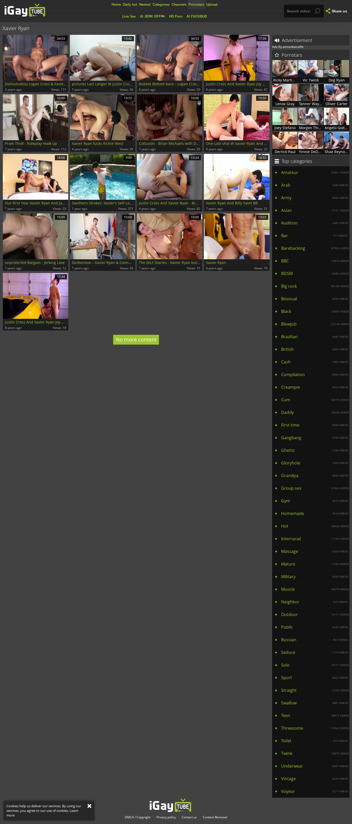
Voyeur (314, 791)
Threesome (315, 728)
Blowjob (315, 324)
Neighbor (314, 602)
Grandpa (314, 475)
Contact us (189, 817)
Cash (314, 362)
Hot (315, 526)
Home (116, 4)
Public (314, 627)
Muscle (315, 589)
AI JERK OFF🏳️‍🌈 (152, 16)
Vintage (314, 778)
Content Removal (215, 817)
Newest (144, 4)
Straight (315, 690)
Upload (211, 4)
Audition (314, 223)
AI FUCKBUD (197, 16)
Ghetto (314, 450)
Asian (315, 210)
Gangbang (314, 437)
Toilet (314, 741)
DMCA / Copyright (137, 817)
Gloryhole (314, 463)
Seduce (314, 652)
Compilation (314, 374)
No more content (136, 339)
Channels (179, 4)
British (314, 349)
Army (314, 198)
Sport (314, 677)
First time (314, 425)
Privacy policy (166, 817)
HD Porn (175, 16)
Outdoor (315, 614)
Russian (314, 640)
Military (314, 576)
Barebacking (315, 248)
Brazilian (314, 336)
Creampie (314, 387)
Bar (314, 235)
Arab (314, 185)
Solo (315, 665)
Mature (315, 564)
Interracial (315, 539)
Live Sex (129, 16)
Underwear (314, 766)
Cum (315, 400)
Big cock (315, 286)
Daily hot (130, 4)
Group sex (315, 488)
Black (315, 311)
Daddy (315, 412)
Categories (161, 4)
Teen (315, 715)
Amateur (315, 172)
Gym (314, 501)
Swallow (314, 703)
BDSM (315, 273)
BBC (315, 261)
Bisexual (314, 299)
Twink (315, 753)
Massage (314, 551)
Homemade (314, 513)
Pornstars (196, 4)
